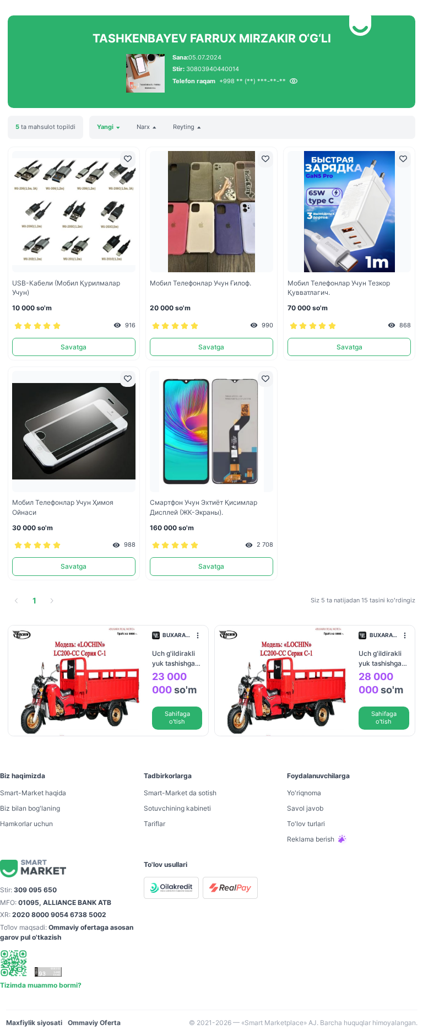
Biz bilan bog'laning (30, 808)
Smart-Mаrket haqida (33, 793)
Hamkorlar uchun (26, 824)
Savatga (73, 347)
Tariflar (154, 824)
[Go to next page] (52, 601)
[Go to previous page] (16, 601)
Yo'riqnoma (304, 793)
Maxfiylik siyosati (34, 1022)
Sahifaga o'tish (177, 717)
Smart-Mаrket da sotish (180, 793)
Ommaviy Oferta (94, 1022)
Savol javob (305, 808)
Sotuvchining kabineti (177, 808)
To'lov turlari (306, 824)
